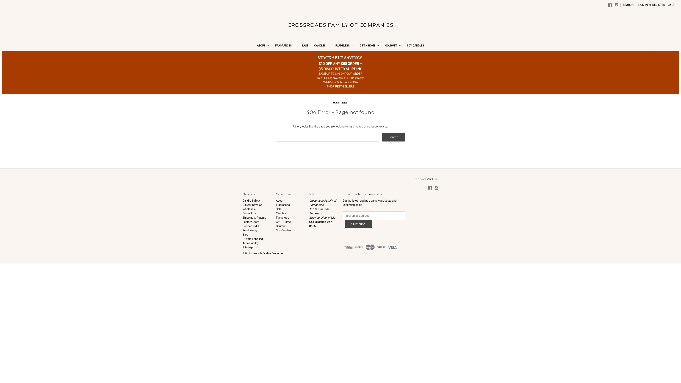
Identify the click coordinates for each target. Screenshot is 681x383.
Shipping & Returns (254, 217)
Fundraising (250, 230)
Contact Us (249, 213)
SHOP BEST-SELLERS (340, 86)
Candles (320, 45)
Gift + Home (367, 45)
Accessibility (251, 243)
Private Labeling (253, 239)
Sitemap (248, 247)
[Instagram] (616, 5)
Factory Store (251, 222)
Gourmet (391, 45)
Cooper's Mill (251, 226)
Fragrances (283, 45)
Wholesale (249, 209)
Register (658, 5)
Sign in (643, 5)
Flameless (343, 45)
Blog (245, 234)
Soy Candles (415, 45)
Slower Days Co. (253, 205)
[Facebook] (610, 5)
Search (628, 5)
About (261, 45)
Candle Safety (251, 200)
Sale (305, 45)
